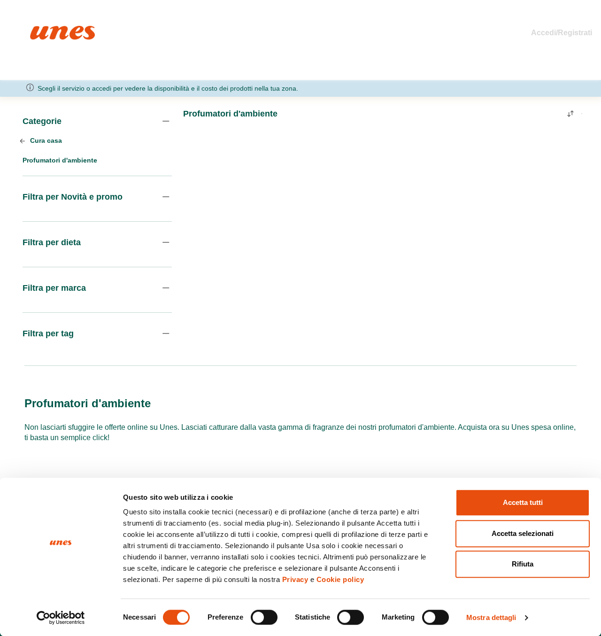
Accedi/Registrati (561, 33)
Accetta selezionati (523, 533)
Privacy (295, 579)
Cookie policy (340, 579)
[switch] (264, 617)
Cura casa (45, 140)
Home (40, 30)
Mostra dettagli (491, 617)
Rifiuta (522, 564)
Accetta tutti (523, 502)
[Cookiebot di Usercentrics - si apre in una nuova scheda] (61, 618)
